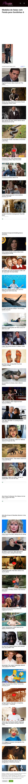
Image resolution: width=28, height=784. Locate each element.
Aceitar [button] (11, 781)
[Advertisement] (14, 30)
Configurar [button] (5, 781)
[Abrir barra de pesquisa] (20, 3)
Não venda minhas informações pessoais (12, 778)
